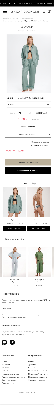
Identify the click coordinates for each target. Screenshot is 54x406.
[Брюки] (14, 262)
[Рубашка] (14, 202)
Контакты (6, 368)
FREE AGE (14, 280)
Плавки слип (39, 220)
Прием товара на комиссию (13, 377)
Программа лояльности (38, 371)
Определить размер (40, 142)
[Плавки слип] (38, 202)
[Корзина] (49, 11)
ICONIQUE (39, 280)
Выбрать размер (14, 228)
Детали (10, 104)
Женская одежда (26, 19)
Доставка (32, 365)
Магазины (6, 365)
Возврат (31, 368)
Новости (5, 371)
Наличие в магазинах (39, 145)
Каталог (15, 19)
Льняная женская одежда (13, 21)
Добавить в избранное (28, 162)
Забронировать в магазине (28, 170)
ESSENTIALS (41, 113)
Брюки (14, 282)
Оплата (31, 362)
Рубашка (14, 220)
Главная (6, 19)
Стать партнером (9, 380)
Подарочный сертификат (38, 374)
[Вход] (44, 11)
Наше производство (10, 374)
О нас (4, 362)
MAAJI (18, 113)
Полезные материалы (37, 377)
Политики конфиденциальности (14, 317)
